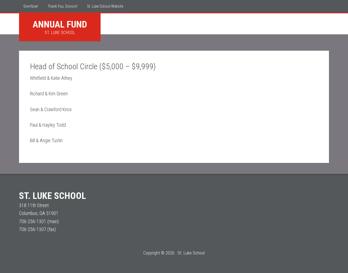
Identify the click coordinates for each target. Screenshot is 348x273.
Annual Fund (60, 24)
